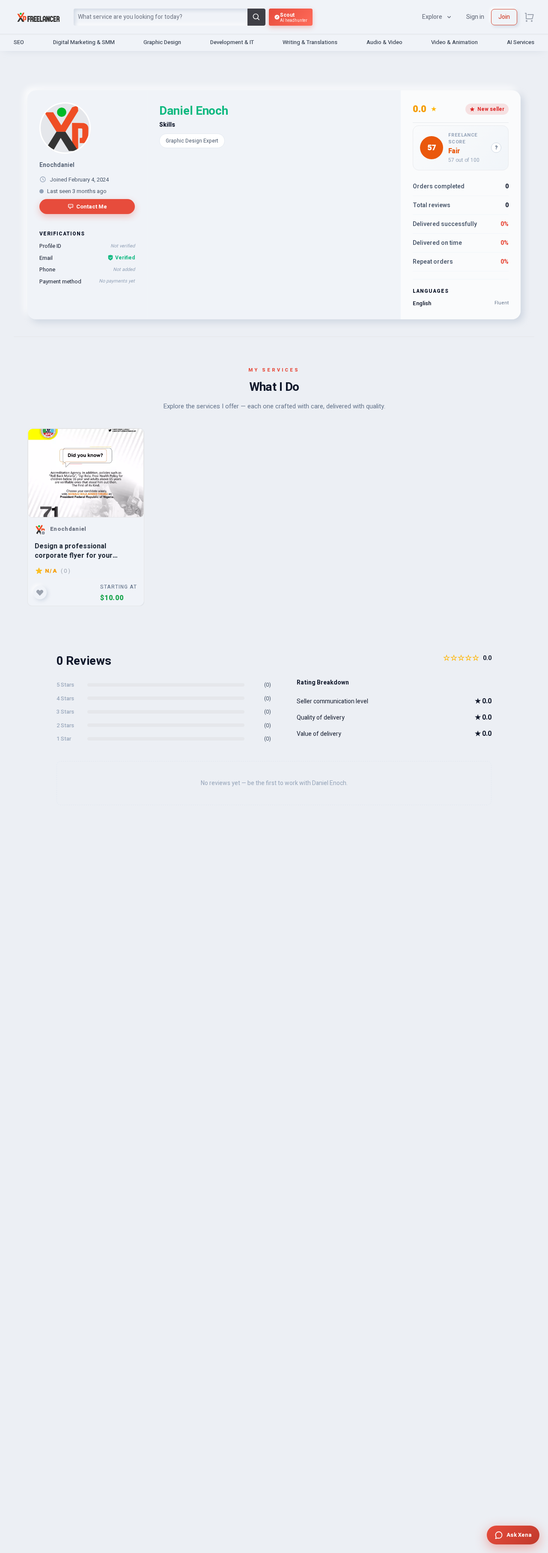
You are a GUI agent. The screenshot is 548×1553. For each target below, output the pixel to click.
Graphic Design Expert (192, 141)
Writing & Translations (310, 42)
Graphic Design (162, 42)
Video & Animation (454, 42)
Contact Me (91, 206)
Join (504, 16)
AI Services (520, 42)
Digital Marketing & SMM (84, 42)
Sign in (475, 16)
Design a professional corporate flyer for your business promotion (74, 550)
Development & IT (232, 42)
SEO (19, 42)
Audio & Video (384, 42)
